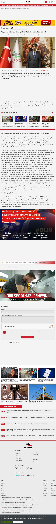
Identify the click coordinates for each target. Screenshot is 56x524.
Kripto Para (45, 483)
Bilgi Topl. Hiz (35, 457)
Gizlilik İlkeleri (35, 454)
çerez (25, 516)
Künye (17, 455)
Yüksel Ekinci (22, 28)
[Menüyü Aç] (4, 2)
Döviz (2, 485)
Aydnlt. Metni (35, 461)
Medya (44, 490)
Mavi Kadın (45, 488)
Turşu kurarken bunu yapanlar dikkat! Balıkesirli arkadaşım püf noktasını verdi (17, 507)
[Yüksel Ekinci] (12, 28)
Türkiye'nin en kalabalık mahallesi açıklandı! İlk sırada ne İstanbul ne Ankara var (17, 510)
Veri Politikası (35, 459)
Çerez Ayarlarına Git (18, 522)
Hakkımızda (18, 453)
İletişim (44, 480)
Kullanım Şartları (36, 452)
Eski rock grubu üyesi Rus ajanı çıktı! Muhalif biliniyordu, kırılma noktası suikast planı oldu (30, 417)
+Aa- (37, 70)
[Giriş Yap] (46, 2)
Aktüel (2, 480)
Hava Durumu (3, 495)
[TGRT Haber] (28, 2)
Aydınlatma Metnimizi (32, 518)
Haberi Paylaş (7, 70)
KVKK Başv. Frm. (36, 462)
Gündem (7, 8)
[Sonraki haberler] (52, 112)
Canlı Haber (3, 483)
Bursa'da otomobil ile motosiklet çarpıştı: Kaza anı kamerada (13, 502)
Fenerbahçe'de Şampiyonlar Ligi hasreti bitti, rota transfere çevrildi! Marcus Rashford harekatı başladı (21, 509)
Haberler (2, 8)
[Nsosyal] (28, 70)
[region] (28, 519)
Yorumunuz (12, 315)
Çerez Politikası (19, 460)
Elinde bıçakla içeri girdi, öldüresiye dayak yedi (11, 512)
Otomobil (45, 493)
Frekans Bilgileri (19, 458)
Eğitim (2, 488)
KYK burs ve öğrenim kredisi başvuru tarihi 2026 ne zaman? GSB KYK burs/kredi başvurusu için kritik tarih (30, 5)
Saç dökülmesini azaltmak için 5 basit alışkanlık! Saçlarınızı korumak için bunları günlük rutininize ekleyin (22, 504)
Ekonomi (2, 490)
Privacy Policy (35, 456)
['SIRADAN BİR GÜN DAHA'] (27, 285)
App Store (31, 475)
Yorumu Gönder (27, 336)
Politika (44, 495)
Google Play (21, 475)
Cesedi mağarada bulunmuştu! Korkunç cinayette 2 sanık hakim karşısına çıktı (27, 423)
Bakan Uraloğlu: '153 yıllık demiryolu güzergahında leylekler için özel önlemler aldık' (18, 505)
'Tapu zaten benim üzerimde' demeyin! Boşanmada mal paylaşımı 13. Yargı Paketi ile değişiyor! (28, 411)
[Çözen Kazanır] (27, 23)
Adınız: (3, 309)
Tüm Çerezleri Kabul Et (6, 522)
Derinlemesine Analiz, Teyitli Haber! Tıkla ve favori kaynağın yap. (25, 262)
